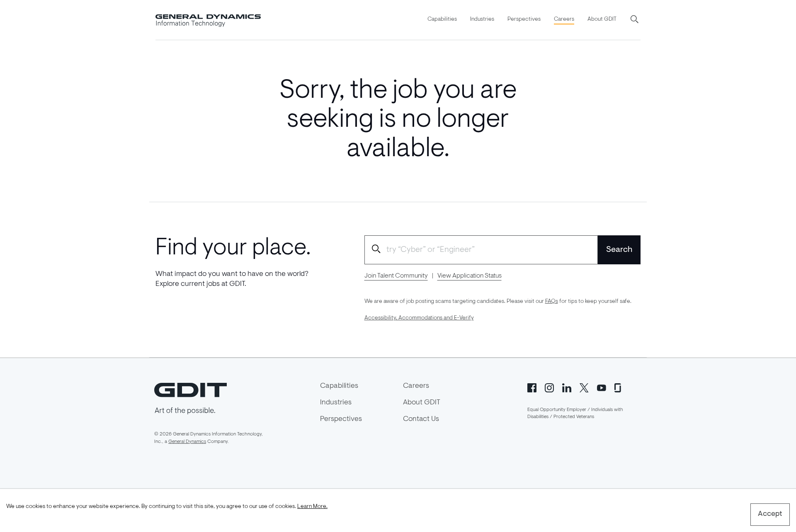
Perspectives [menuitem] (524, 19)
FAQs (551, 302)
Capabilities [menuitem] (442, 19)
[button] (635, 20)
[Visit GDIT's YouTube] (601, 387)
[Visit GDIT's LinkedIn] (566, 387)
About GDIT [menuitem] (601, 19)
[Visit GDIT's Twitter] (584, 387)
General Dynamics (187, 441)
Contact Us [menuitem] (421, 419)
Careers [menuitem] (564, 19)
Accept (770, 514)
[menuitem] (442, 20)
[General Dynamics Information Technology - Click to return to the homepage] (208, 20)
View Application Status (469, 276)
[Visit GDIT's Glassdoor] (619, 387)
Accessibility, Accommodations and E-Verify (419, 318)
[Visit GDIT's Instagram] (549, 387)
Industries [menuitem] (482, 19)
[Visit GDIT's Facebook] (531, 387)
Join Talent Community (396, 276)
